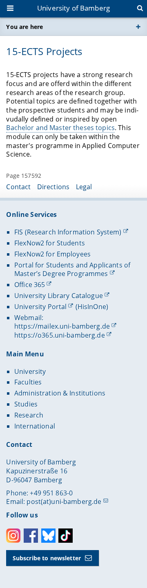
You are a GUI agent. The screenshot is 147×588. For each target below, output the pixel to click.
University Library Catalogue (58, 295)
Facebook (31, 535)
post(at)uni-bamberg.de (64, 501)
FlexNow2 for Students (49, 243)
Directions (53, 186)
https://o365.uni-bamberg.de (59, 335)
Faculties (28, 382)
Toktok (65, 535)
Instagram (13, 535)
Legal (84, 186)
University (30, 371)
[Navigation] (11, 9)
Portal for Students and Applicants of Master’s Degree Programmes (72, 270)
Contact (18, 186)
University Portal (40, 306)
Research (28, 415)
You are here (24, 27)
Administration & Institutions (59, 393)
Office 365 (29, 284)
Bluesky (48, 535)
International (34, 426)
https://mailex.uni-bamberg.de (62, 326)
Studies (26, 404)
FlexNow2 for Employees (52, 254)
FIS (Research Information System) (68, 232)
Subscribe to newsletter (47, 558)
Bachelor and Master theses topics (60, 127)
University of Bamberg (73, 8)
